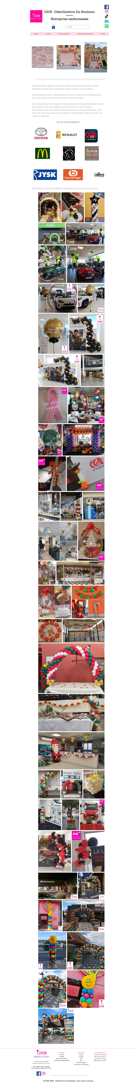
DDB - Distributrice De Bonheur (69, 12)
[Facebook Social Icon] (106, 7)
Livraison (81, 1057)
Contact (81, 1055)
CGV (81, 1060)
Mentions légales (81, 1062)
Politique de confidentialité (81, 1064)
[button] (53, 27)
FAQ (81, 1058)
